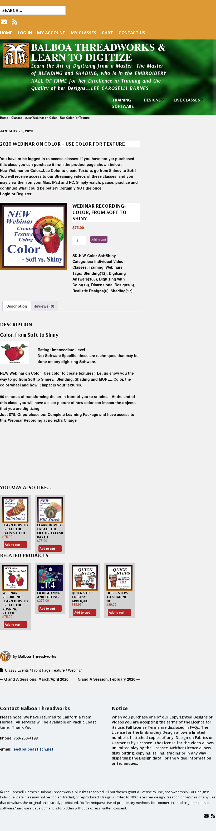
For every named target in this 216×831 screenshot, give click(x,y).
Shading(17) (121, 290)
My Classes (83, 32)
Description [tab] (16, 306)
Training (96, 267)
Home (6, 32)
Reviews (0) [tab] (43, 306)
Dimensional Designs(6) (112, 284)
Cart (107, 32)
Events (23, 670)
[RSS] (15, 22)
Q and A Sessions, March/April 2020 (36, 679)
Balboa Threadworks (37, 656)
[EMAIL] (4, 22)
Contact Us (132, 32)
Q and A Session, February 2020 (106, 679)
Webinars (114, 267)
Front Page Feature (48, 670)
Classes (16, 117)
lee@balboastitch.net (32, 749)
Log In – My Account (41, 32)
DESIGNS (152, 100)
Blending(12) (95, 273)
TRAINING (121, 100)
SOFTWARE (123, 106)
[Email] (206, 815)
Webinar (75, 670)
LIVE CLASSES (187, 100)
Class (9, 670)
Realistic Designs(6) (90, 290)
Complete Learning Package (73, 414)
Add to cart (98, 239)
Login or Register (15, 193)
